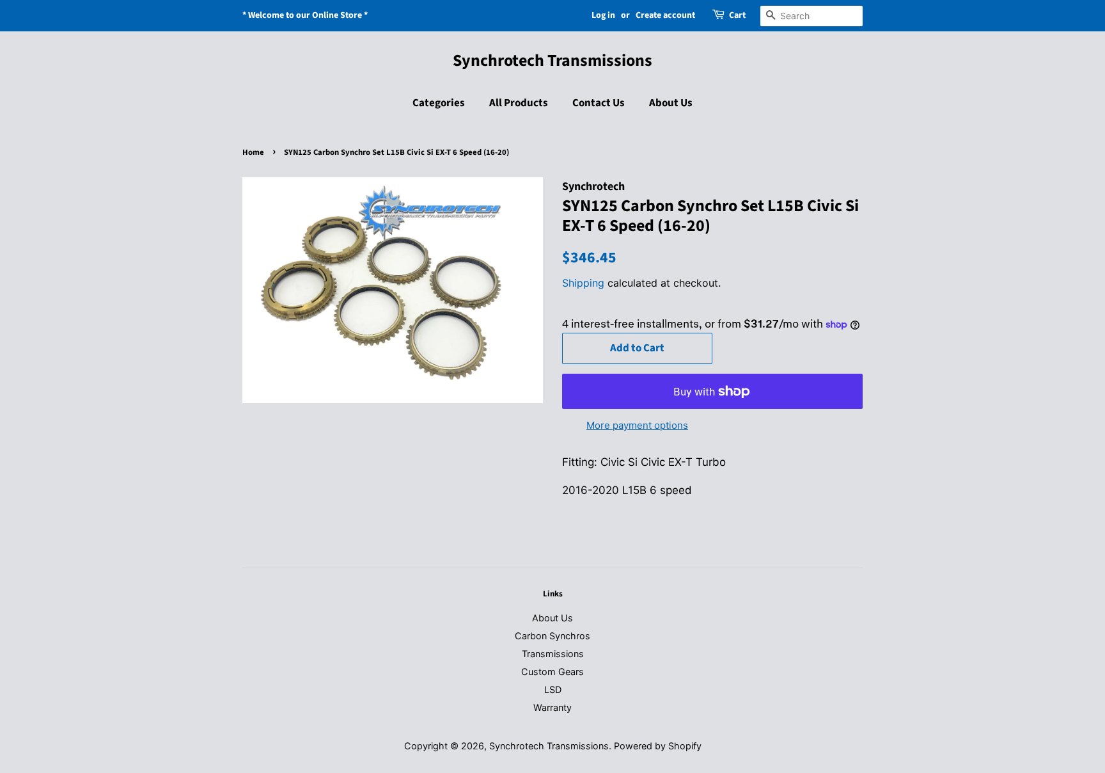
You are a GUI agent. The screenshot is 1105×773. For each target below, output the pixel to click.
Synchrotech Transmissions (552, 60)
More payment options (637, 425)
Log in (603, 15)
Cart (737, 15)
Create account (665, 15)
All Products (518, 103)
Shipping (583, 282)
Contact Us (598, 103)
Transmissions (553, 653)
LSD (552, 689)
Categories (438, 103)
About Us (671, 103)
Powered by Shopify (657, 745)
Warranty (552, 707)
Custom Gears (552, 671)
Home (253, 152)
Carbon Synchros (552, 635)
